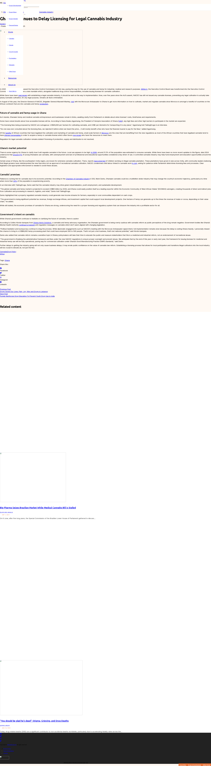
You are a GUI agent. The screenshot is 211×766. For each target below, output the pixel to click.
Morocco (105, 133)
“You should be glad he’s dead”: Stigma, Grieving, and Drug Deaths (34, 721)
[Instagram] (0, 278)
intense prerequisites (12, 135)
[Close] (24, 14)
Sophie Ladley (5, 725)
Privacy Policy (7, 748)
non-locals (77, 135)
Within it (144, 89)
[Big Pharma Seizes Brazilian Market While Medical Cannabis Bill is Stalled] (33, 501)
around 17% (17, 155)
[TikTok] (0, 741)
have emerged (99, 161)
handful (8, 133)
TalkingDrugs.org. (12, 744)
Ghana (7, 260)
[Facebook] (1, 268)
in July (134, 163)
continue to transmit (27, 225)
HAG (120, 121)
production (44, 104)
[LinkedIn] (0, 282)
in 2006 (94, 152)
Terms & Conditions (8, 751)
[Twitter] (1, 273)
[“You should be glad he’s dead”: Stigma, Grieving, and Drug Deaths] (41, 715)
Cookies (5, 753)
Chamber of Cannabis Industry (78, 179)
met (72, 102)
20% (15, 181)
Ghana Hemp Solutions (42, 223)
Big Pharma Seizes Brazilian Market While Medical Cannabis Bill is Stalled (38, 507)
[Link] (4, 759)
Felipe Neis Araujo (6, 512)
